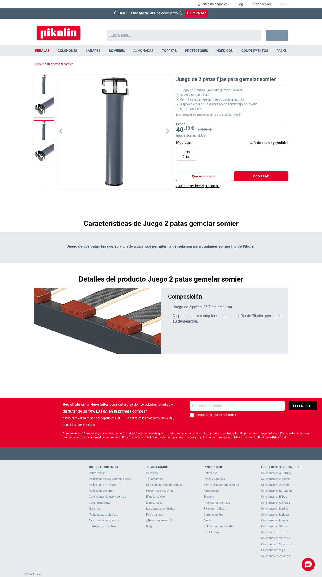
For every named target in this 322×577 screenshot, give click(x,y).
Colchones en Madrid (274, 508)
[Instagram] (170, 453)
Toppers (209, 496)
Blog (239, 4)
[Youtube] (161, 453)
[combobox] (184, 35)
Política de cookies (101, 490)
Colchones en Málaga (275, 514)
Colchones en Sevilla (274, 526)
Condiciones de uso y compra (108, 496)
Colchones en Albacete (275, 479)
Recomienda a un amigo (104, 520)
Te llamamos (154, 479)
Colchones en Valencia (275, 538)
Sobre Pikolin (97, 473)
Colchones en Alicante (275, 485)
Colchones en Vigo (273, 550)
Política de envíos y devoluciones (110, 479)
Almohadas (211, 490)
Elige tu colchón (156, 496)
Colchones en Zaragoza (276, 556)
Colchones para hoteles (219, 526)
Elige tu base (154, 502)
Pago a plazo (154, 514)
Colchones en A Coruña (276, 473)
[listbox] (233, 155)
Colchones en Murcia (274, 520)
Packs (207, 520)
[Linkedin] (179, 453)
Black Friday (211, 532)
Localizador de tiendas (160, 508)
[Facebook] (142, 453)
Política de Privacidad (222, 415)
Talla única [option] (186, 154)
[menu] (161, 50)
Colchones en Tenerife (275, 532)
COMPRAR (196, 13)
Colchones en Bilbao (274, 496)
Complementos (213, 514)
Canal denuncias (99, 502)
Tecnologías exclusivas (103, 514)
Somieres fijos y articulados (221, 485)
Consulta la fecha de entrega (164, 485)
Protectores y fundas (217, 502)
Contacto (152, 473)
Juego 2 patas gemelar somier (53, 64)
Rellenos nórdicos (215, 508)
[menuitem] (42, 50)
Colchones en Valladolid (276, 544)
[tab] (232, 186)
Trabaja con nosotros (102, 526)
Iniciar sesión (261, 4)
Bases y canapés (214, 479)
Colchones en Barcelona (276, 490)
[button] (281, 4)
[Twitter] (152, 453)
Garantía (94, 508)
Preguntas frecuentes (159, 490)
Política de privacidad (102, 485)
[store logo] (58, 31)
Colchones (210, 473)
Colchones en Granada (275, 502)
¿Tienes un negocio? (213, 4)
